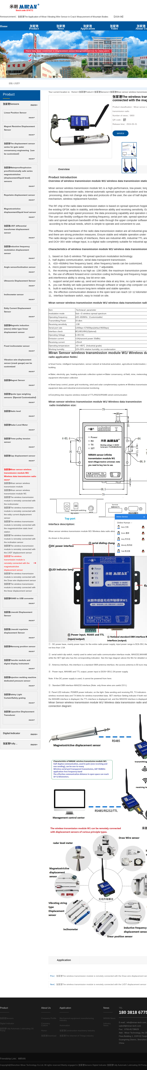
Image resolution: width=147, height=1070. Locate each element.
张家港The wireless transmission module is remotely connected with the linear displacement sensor (19, 587)
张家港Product (85, 92)
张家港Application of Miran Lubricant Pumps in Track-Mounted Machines (52, 16)
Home (74, 92)
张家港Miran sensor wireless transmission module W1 (17, 492)
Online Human (123, 522)
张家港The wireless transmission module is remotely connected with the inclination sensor (19, 538)
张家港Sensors (11, 104)
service (120, 133)
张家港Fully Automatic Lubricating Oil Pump (14, 743)
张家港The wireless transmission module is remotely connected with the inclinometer (19, 500)
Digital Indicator (11, 733)
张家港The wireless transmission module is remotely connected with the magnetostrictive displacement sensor (17, 563)
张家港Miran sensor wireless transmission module (17, 485)
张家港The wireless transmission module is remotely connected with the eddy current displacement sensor (19, 512)
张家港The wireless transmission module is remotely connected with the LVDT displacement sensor (19, 549)
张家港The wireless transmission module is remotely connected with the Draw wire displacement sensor (20, 577)
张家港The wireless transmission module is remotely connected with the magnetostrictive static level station (19, 526)
